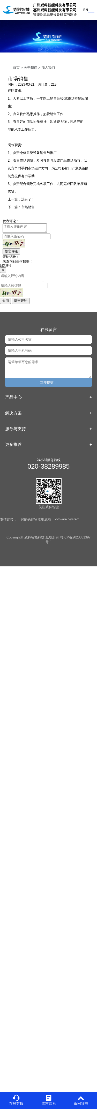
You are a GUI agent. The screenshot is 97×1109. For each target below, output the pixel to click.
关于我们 (30, 68)
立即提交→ (48, 382)
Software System (66, 519)
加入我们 (48, 68)
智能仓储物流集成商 (36, 519)
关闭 (5, 301)
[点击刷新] (14, 243)
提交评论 (11, 251)
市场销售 (28, 207)
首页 (16, 68)
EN (85, 10)
